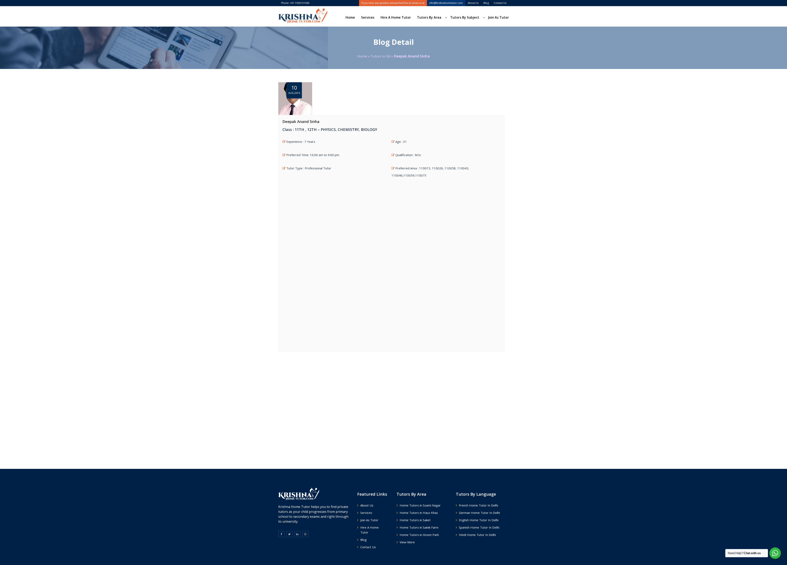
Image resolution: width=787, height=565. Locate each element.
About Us (366, 505)
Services (367, 17)
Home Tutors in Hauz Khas (419, 513)
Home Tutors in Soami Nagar (420, 505)
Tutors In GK (380, 56)
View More (407, 542)
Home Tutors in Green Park (419, 535)
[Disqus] (393, 406)
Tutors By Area (429, 17)
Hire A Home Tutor (396, 17)
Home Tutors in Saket (415, 520)
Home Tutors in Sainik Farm (419, 527)
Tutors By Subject (464, 17)
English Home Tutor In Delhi (478, 520)
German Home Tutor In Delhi (479, 513)
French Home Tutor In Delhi (478, 505)
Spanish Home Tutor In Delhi (479, 527)
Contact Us (368, 547)
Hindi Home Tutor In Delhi (477, 535)
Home (350, 17)
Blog (363, 540)
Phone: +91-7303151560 (295, 3)
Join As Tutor (498, 17)
